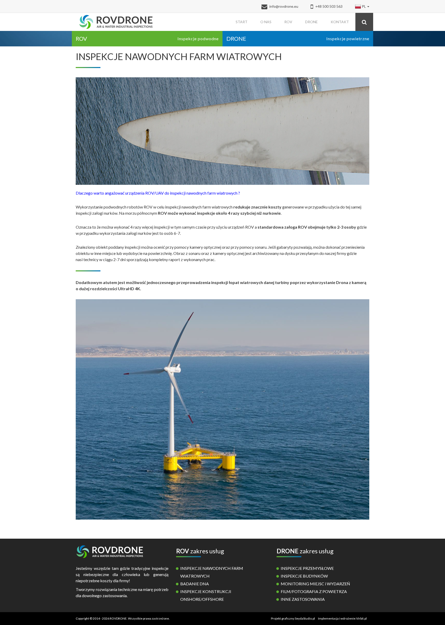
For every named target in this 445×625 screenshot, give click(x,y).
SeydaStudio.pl (305, 618)
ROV (288, 22)
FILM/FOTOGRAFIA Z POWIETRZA (314, 591)
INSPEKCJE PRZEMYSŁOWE (307, 568)
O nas (265, 22)
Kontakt (340, 22)
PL (364, 6)
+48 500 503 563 (328, 6)
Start (241, 22)
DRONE (311, 22)
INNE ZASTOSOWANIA (303, 599)
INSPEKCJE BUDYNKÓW (304, 575)
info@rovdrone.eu (283, 6)
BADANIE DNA (194, 583)
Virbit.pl (361, 618)
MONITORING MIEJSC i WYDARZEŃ (315, 583)
